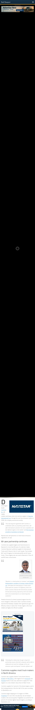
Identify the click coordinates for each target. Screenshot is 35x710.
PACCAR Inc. (11, 679)
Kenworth (27, 679)
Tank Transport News (17, 231)
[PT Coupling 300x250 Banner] (13, 643)
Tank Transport (5, 2)
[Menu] (33, 2)
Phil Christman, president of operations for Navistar (19, 531)
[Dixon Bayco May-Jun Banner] (13, 623)
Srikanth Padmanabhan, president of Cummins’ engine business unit (19, 583)
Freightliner (4, 696)
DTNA (3, 679)
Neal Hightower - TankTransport (18, 264)
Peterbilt (3, 681)
